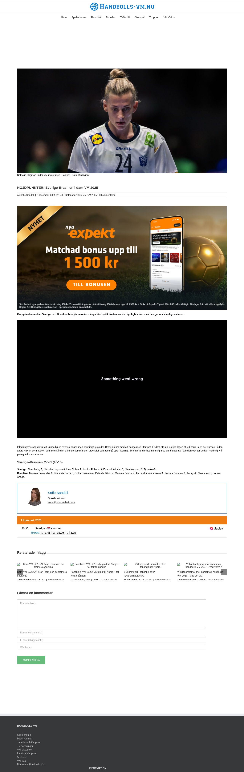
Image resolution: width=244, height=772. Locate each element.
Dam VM (81, 195)
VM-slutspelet (24, 749)
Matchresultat (24, 738)
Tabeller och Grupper (28, 742)
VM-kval (21, 760)
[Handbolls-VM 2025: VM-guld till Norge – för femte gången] (95, 564)
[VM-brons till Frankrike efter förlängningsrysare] (148, 564)
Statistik (21, 757)
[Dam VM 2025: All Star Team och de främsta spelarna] (42, 564)
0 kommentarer (107, 195)
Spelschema (24, 734)
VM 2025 (92, 195)
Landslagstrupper (26, 753)
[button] (181, 17)
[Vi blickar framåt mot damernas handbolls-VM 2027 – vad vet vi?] (202, 564)
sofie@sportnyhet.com (61, 502)
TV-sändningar (25, 746)
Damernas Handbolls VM (31, 764)
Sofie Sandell (27, 195)
